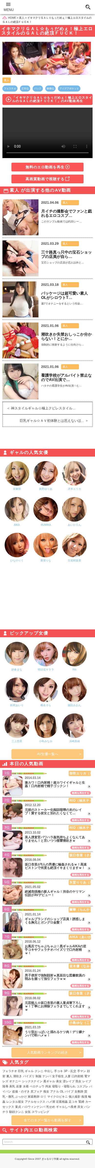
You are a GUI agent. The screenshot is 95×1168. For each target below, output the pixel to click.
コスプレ (82, 1086)
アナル (54, 1091)
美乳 (12, 1086)
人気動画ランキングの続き (47, 1052)
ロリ (43, 1096)
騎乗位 (50, 88)
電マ (87, 1076)
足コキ (73, 1101)
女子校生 (58, 1076)
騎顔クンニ (16, 1112)
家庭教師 (33, 1096)
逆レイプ (69, 1081)
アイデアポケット (69, 88)
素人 (6, 80)
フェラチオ (10, 88)
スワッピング (40, 1112)
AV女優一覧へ (47, 754)
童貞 (18, 1107)
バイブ (69, 1091)
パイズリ (29, 1076)
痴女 (46, 1091)
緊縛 (81, 1101)
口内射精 (77, 1076)
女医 (28, 1112)
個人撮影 (74, 1096)
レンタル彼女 (15, 1101)
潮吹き (17, 1076)
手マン (81, 1071)
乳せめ (50, 1107)
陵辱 (5, 1086)
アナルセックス (35, 1101)
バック (37, 88)
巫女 (80, 1107)
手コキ (58, 1071)
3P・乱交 (70, 1071)
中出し (48, 1071)
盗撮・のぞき (21, 1091)
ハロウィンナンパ (33, 1107)
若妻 (19, 1086)
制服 (38, 1076)
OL (62, 1091)
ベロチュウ (37, 1086)
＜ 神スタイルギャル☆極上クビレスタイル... (39, 408)
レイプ (86, 1081)
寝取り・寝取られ (64, 1086)
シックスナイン (32, 1081)
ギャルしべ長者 (66, 1107)
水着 (26, 1086)
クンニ (39, 1071)
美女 (59, 1081)
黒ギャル (49, 1081)
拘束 (48, 1086)
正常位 (25, 88)
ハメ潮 (50, 1101)
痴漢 (84, 1096)
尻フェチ (36, 1091)
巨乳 (21, 1071)
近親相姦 (62, 1101)
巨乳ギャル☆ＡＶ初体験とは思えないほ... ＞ (56, 421)
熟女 (78, 1081)
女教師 (79, 1091)
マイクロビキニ (57, 1096)
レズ (5, 1081)
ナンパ (46, 1076)
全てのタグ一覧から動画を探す (47, 1120)
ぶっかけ (21, 1096)
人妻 (68, 1076)
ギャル (29, 1071)
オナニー (15, 1081)
